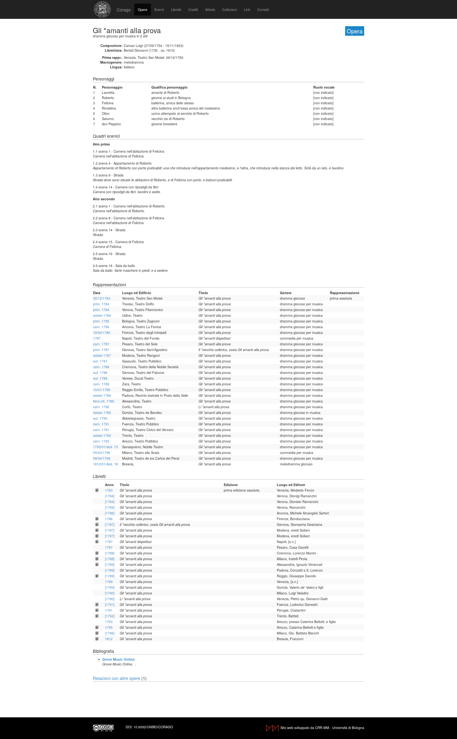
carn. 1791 (101, 424)
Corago (124, 9)
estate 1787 (102, 355)
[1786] (109, 513)
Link (247, 9)
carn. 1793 (101, 441)
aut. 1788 (100, 372)
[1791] (109, 604)
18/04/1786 (101, 332)
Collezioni (229, 9)
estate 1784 (102, 315)
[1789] (109, 564)
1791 (109, 610)
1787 (97, 338)
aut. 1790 (100, 418)
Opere (142, 9)
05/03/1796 (101, 452)
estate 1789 (102, 395)
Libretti (176, 9)
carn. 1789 (101, 384)
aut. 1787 (100, 361)
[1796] (109, 633)
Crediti (193, 9)
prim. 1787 (101, 349)
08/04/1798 (101, 458)
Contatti (263, 9)
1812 (109, 638)
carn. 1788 (101, 366)
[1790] (109, 587)
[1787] (109, 524)
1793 (109, 621)
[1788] (109, 553)
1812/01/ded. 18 (105, 464)
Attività (210, 9)
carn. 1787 (101, 344)
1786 (109, 518)
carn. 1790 (101, 406)
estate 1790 (102, 412)
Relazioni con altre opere (116, 678)
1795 (109, 627)
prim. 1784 (101, 304)
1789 (109, 581)
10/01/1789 (101, 389)
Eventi (159, 9)
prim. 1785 (101, 321)
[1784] (109, 495)
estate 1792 (102, 435)
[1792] (109, 615)
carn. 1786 (101, 326)
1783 (109, 490)
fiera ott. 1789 (103, 401)
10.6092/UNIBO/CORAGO (153, 726)
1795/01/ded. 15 (105, 446)
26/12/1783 (101, 298)
